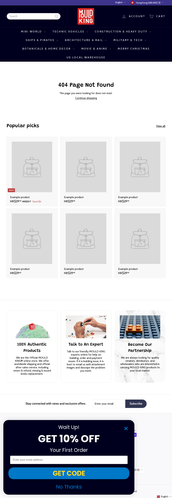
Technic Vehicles (68, 31)
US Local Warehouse (86, 57)
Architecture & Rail (84, 40)
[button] (164, 496)
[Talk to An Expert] (86, 327)
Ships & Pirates (41, 40)
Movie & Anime (95, 48)
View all (160, 126)
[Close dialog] (126, 428)
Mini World (32, 31)
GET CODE (69, 473)
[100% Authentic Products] (32, 327)
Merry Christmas (134, 48)
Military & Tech (128, 40)
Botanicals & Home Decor (47, 48)
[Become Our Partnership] (140, 326)
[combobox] (33, 16)
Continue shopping (86, 98)
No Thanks (69, 486)
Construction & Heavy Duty (121, 31)
